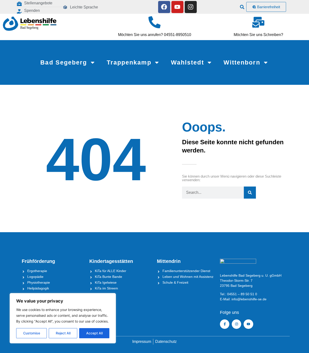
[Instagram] (191, 7)
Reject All (63, 333)
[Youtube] (177, 7)
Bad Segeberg (63, 62)
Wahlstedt (187, 62)
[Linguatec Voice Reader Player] (114, 7)
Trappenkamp (129, 62)
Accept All (94, 333)
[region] (63, 318)
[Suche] (250, 193)
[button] (242, 7)
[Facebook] (164, 7)
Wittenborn (242, 62)
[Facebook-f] (224, 324)
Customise (31, 333)
